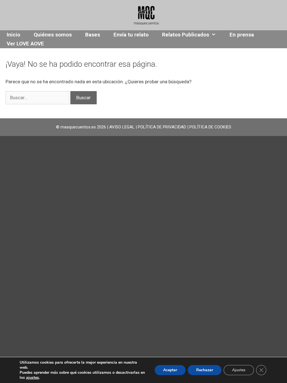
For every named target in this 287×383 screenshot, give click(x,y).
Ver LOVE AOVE (25, 43)
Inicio (13, 34)
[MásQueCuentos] (146, 14)
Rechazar (204, 370)
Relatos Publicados (185, 34)
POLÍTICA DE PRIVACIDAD (162, 127)
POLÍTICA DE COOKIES (210, 127)
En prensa (242, 34)
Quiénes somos (53, 34)
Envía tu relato (131, 34)
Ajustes (239, 370)
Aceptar (170, 370)
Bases (92, 34)
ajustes (32, 377)
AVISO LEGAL (122, 127)
